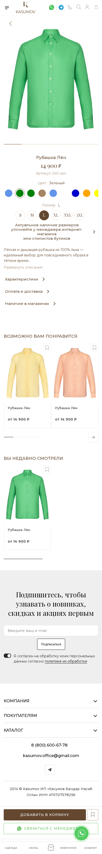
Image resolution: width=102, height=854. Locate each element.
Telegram (50, 770)
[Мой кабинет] (87, 7)
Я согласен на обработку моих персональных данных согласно (54, 659)
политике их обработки (66, 661)
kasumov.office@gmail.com (51, 755)
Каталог (13, 730)
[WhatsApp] (50, 7)
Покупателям (20, 715)
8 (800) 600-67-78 (49, 745)
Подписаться (51, 644)
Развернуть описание (23, 267)
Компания (16, 701)
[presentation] (93, 437)
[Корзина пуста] (96, 8)
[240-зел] (51, 79)
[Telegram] (61, 7)
